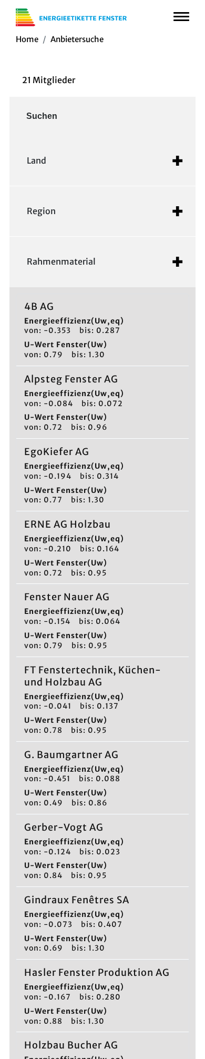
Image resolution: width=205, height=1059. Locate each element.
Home (27, 39)
